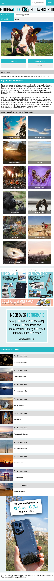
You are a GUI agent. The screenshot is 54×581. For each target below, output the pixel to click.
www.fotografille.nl (45, 87)
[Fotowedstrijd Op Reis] (27, 306)
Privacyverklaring (18, 577)
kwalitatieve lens (13, 101)
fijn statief (40, 101)
